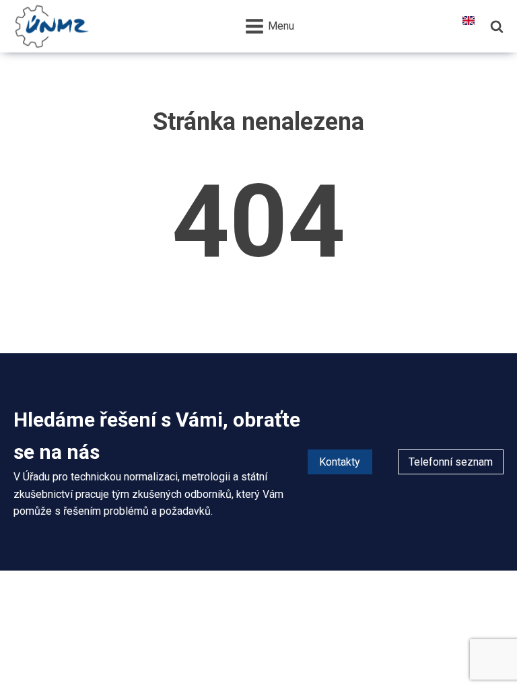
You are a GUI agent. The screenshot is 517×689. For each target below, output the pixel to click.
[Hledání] (497, 26)
